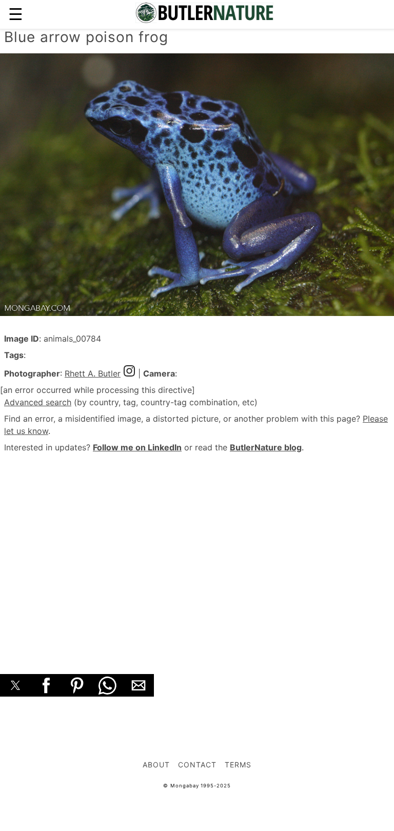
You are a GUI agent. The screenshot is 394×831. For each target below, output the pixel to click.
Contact (197, 764)
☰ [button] (15, 14)
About (156, 764)
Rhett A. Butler (93, 373)
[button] (15, 685)
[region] (197, 552)
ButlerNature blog (266, 447)
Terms (238, 764)
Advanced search (37, 402)
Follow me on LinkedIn (137, 447)
